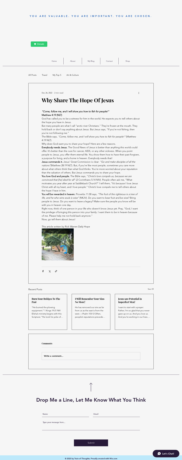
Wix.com (113, 458)
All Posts (32, 75)
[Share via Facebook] (43, 271)
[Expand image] (58, 244)
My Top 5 (57, 75)
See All (151, 289)
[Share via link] (56, 271)
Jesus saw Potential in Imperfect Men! (130, 300)
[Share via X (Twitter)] (49, 271)
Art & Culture (72, 75)
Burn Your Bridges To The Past (46, 300)
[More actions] (138, 92)
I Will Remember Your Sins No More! (89, 300)
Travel (44, 75)
